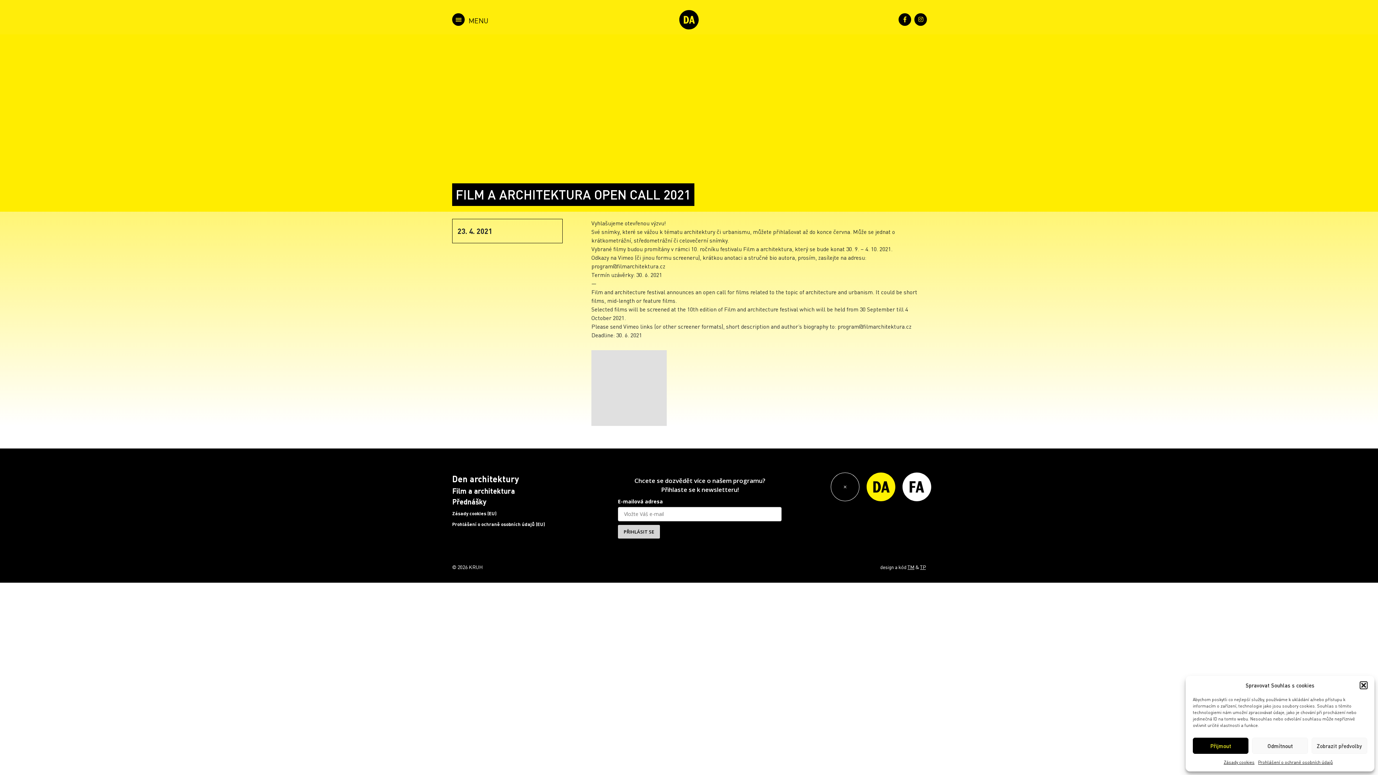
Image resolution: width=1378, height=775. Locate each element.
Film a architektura (483, 490)
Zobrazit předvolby (1339, 746)
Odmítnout (1280, 746)
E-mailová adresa (640, 501)
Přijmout (1220, 746)
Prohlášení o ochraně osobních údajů (1295, 762)
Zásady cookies (1239, 762)
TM (911, 567)
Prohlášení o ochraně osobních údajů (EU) (498, 524)
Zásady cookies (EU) (474, 513)
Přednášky (469, 501)
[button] (1363, 685)
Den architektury (485, 478)
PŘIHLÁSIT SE (639, 532)
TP (923, 567)
